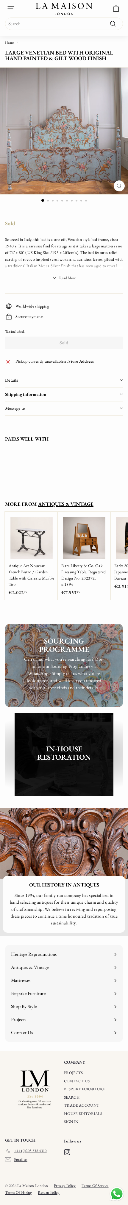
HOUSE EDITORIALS (83, 1113)
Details (11, 380)
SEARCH (72, 1097)
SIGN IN (71, 1121)
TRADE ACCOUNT (81, 1105)
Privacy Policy (65, 1185)
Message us (15, 408)
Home (9, 42)
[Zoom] (119, 185)
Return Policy (49, 1192)
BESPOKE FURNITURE (84, 1089)
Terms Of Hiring (18, 1192)
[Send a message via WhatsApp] (117, 1194)
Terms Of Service (95, 1185)
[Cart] (116, 8)
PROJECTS (73, 1072)
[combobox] (64, 23)
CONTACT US (77, 1081)
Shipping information (25, 394)
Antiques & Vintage (65, 504)
